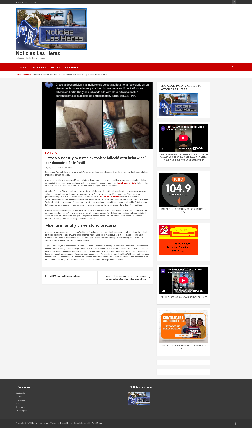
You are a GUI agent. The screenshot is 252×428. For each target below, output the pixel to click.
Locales (23, 67)
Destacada (20, 393)
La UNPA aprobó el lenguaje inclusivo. (65, 276)
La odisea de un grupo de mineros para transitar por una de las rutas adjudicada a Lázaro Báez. (125, 277)
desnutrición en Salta (126, 183)
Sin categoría (21, 410)
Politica (55, 67)
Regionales (71, 67)
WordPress (97, 423)
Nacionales (39, 67)
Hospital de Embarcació (109, 196)
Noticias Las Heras (38, 53)
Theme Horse (66, 423)
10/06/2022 (50, 168)
